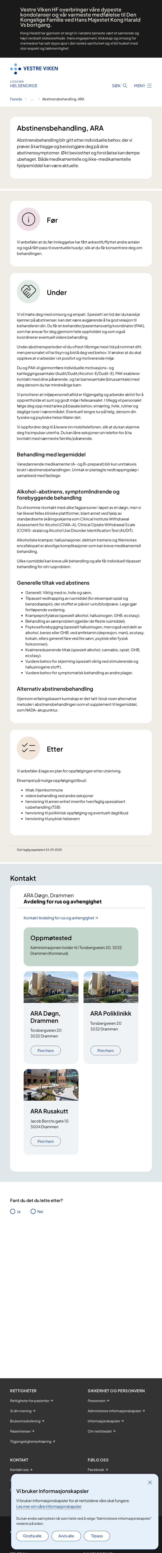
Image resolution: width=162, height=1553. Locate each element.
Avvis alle (66, 1535)
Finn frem (46, 1050)
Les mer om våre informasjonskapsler (48, 1506)
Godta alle (32, 1535)
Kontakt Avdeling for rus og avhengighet (59, 917)
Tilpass (97, 1535)
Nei (40, 1211)
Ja (18, 1211)
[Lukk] (150, 1482)
